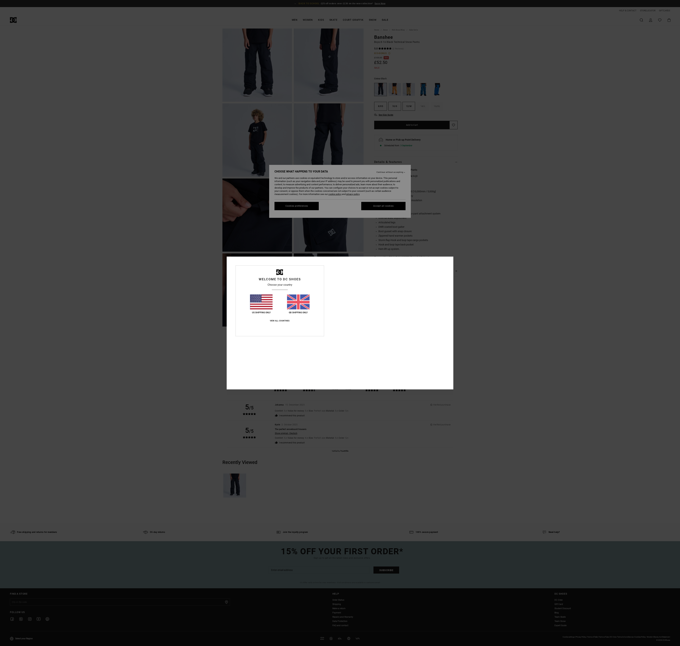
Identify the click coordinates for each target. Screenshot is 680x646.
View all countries (280, 321)
